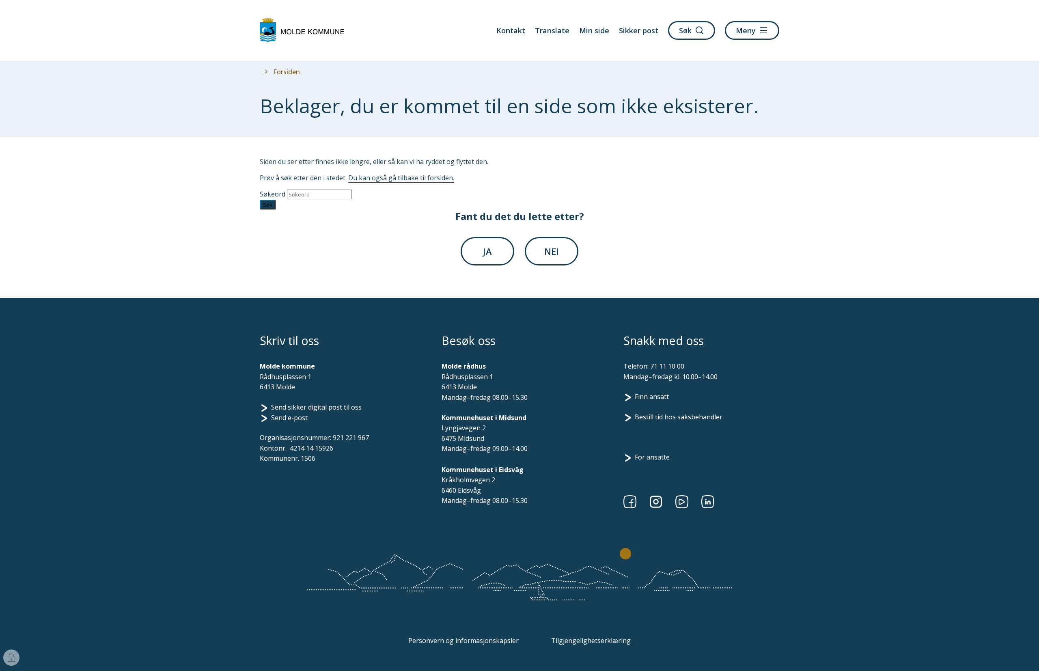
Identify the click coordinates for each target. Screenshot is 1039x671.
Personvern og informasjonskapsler (463, 640)
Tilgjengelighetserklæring (591, 640)
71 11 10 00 (667, 366)
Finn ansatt (652, 396)
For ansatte (652, 457)
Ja (487, 251)
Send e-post (289, 417)
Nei (551, 251)
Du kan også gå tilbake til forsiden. (401, 177)
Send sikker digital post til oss (316, 407)
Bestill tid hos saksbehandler (678, 416)
